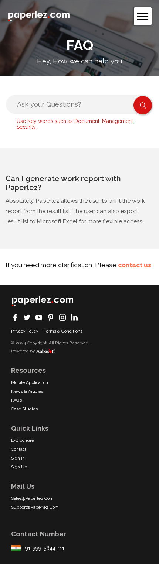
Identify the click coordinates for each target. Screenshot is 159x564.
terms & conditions (63, 331)
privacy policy (24, 331)
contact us (134, 265)
